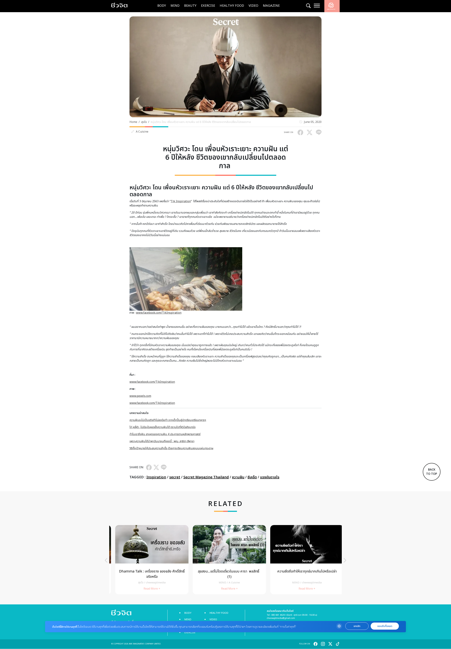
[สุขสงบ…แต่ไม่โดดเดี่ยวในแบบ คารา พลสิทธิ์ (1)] (225, 559)
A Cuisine (142, 132)
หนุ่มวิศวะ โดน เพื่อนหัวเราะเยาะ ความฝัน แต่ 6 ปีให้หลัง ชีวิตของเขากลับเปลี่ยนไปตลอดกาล (201, 122)
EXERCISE (208, 5)
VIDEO (253, 5)
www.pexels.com (140, 396)
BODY (161, 5)
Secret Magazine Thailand (206, 477)
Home (133, 122)
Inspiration (156, 477)
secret (174, 477)
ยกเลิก (357, 626)
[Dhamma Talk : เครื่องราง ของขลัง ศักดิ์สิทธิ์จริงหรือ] (148, 559)
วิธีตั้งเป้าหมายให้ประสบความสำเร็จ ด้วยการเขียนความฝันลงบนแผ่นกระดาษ (171, 448)
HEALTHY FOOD (232, 5)
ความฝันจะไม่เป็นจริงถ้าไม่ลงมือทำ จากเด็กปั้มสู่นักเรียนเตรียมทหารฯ (167, 420)
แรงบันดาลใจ (269, 477)
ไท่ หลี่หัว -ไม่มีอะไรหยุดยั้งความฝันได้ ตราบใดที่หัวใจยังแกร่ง (162, 427)
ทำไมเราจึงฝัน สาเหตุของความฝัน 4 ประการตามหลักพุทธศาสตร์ (164, 434)
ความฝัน (238, 477)
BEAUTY (190, 5)
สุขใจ (144, 122)
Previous (106, 560)
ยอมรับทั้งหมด (384, 626)
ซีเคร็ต (252, 477)
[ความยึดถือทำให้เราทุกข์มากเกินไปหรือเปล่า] (303, 559)
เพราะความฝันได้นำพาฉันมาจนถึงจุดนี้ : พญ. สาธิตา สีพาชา (161, 441)
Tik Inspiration (181, 201)
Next (345, 560)
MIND (175, 5)
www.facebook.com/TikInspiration (158, 313)
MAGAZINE (271, 5)
